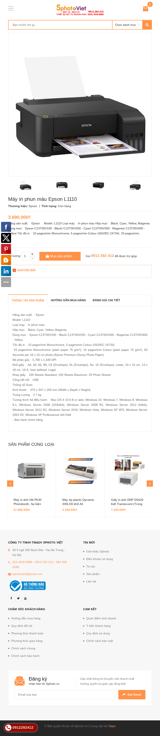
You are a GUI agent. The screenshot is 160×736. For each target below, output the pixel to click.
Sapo (112, 726)
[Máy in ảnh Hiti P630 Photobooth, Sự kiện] (31, 470)
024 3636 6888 (22, 562)
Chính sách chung (23, 648)
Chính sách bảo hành (25, 655)
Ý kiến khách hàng (98, 625)
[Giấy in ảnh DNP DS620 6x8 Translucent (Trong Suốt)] (129, 470)
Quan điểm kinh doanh (101, 618)
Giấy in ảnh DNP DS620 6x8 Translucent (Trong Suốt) (127, 504)
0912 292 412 (102, 256)
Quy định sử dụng (98, 633)
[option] (25, 185)
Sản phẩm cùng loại (31, 444)
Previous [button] (10, 483)
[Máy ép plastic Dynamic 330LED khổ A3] (80, 470)
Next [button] (150, 483)
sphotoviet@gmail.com (27, 574)
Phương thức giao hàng (26, 640)
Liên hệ (91, 581)
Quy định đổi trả (21, 625)
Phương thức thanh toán (27, 633)
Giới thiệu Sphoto (97, 551)
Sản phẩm (93, 574)
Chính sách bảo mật (99, 640)
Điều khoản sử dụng (99, 559)
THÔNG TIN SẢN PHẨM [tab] (28, 300)
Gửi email (134, 694)
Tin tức (90, 566)
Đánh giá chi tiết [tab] (106, 300)
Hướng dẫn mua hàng (25, 618)
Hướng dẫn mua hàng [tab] (68, 300)
